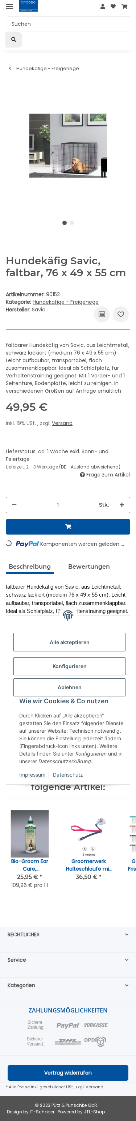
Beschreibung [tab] (30, 566)
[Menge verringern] (14, 505)
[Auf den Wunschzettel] (121, 314)
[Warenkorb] (124, 6)
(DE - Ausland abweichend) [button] (89, 467)
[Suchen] (13, 40)
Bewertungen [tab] (89, 566)
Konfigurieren (70, 666)
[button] (103, 6)
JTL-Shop (95, 1112)
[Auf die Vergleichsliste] (102, 314)
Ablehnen (70, 687)
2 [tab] (72, 223)
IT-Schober (42, 1112)
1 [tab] (64, 223)
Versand (62, 423)
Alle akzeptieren (70, 642)
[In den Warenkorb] (68, 527)
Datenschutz (68, 775)
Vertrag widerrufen (68, 1072)
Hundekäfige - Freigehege (66, 302)
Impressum (32, 775)
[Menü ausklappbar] (9, 6)
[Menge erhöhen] (122, 505)
